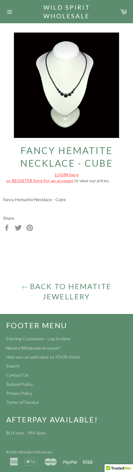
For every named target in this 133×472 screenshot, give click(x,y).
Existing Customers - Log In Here (38, 338)
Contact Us (17, 374)
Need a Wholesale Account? (33, 348)
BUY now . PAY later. (27, 432)
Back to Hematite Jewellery (70, 291)
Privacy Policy (19, 393)
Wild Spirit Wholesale (66, 11)
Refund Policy (19, 384)
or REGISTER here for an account (40, 180)
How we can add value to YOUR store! (43, 357)
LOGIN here (67, 174)
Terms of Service (22, 402)
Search (12, 365)
